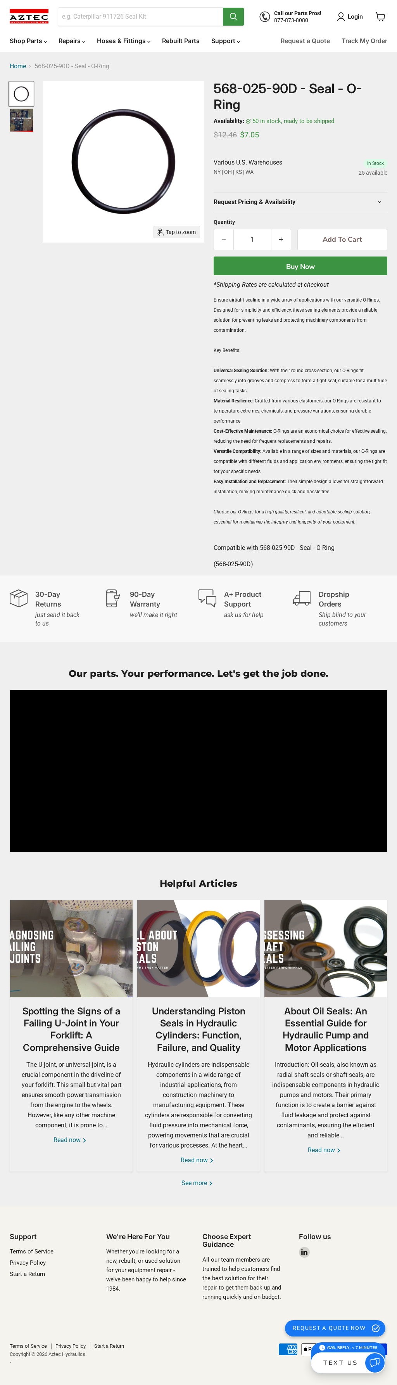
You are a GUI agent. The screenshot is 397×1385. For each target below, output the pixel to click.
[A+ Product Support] (245, 608)
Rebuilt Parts (181, 41)
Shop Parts (27, 41)
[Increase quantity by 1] (281, 239)
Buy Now (300, 266)
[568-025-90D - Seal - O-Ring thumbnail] (21, 93)
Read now (68, 1140)
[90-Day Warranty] (151, 608)
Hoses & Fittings (122, 41)
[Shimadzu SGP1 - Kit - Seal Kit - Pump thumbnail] (21, 120)
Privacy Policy (28, 1262)
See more (195, 1183)
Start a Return (27, 1274)
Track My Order (364, 41)
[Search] (233, 17)
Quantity (224, 222)
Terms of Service (32, 1251)
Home (18, 66)
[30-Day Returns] (57, 608)
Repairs (70, 41)
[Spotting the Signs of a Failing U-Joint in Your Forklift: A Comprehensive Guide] (71, 948)
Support (224, 41)
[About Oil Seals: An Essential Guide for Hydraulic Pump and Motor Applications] (325, 948)
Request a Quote (305, 41)
